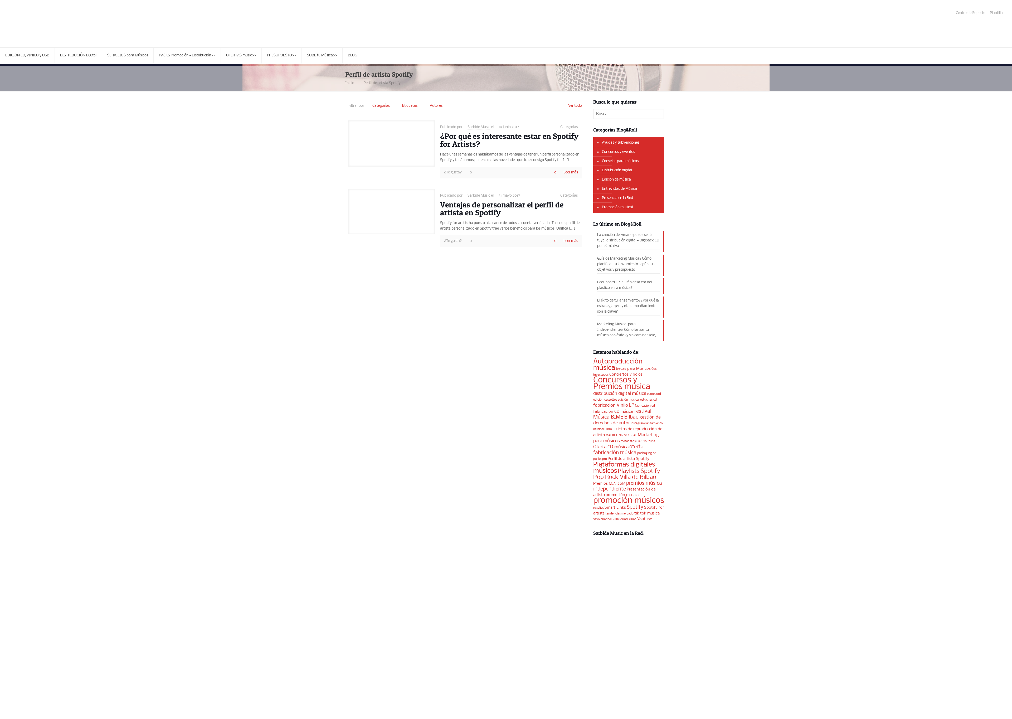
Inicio (349, 83)
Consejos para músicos (620, 161)
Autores (436, 106)
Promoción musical (617, 207)
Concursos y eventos (618, 152)
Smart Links (615, 508)
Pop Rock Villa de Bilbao (624, 477)
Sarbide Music (479, 127)
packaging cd (646, 453)
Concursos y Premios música (621, 383)
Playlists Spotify (639, 471)
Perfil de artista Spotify (382, 83)
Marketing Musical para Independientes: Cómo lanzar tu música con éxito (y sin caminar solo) (626, 329)
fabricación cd (645, 405)
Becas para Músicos (633, 369)
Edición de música (616, 180)
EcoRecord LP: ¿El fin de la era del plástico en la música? (624, 285)
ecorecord (654, 394)
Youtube (644, 519)
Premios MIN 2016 (609, 484)
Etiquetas (409, 106)
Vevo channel (602, 519)
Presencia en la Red (617, 198)
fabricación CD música (613, 412)
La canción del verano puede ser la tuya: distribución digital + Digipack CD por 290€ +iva (628, 240)
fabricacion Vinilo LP (613, 405)
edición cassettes (605, 399)
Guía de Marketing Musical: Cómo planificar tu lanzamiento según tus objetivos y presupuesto (625, 264)
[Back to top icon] (986, 708)
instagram (638, 423)
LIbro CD (611, 429)
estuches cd (648, 399)
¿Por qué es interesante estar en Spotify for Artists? (509, 140)
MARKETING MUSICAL (621, 435)
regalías (598, 507)
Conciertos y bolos (626, 374)
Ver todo (575, 106)
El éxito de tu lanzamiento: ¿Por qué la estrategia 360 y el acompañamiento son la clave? (628, 306)
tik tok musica (647, 513)
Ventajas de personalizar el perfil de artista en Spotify (501, 208)
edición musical (628, 399)
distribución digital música (619, 393)
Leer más (570, 172)
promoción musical (622, 495)
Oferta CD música (611, 447)
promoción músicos (628, 500)
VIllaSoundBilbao (624, 519)
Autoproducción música (618, 365)
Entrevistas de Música (619, 189)
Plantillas (997, 13)
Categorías (381, 106)
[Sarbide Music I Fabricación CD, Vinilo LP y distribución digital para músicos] (47, 23)
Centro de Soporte (970, 13)
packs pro (600, 459)
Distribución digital (617, 170)
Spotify (635, 507)
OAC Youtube (645, 441)
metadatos (628, 441)
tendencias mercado (619, 513)
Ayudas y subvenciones (620, 143)
